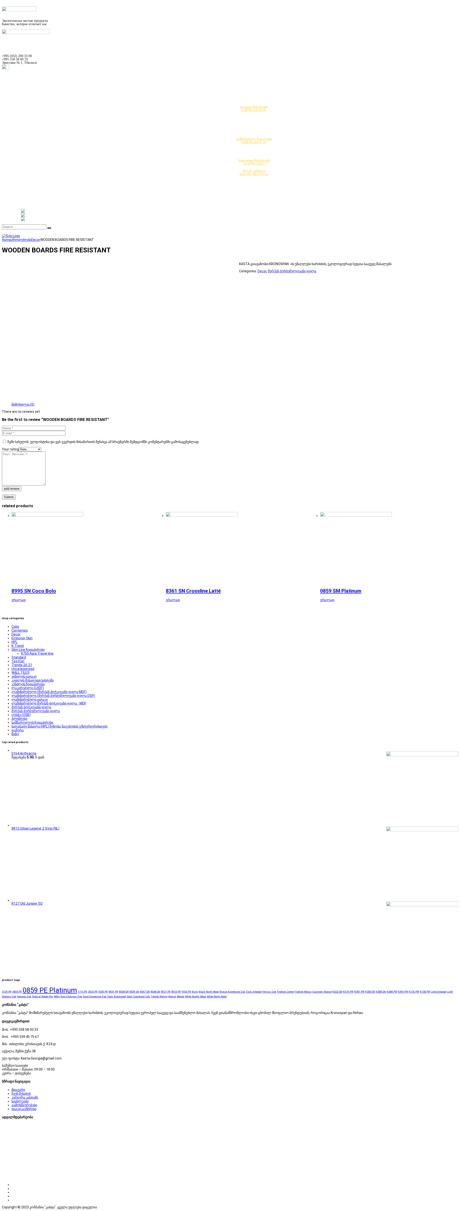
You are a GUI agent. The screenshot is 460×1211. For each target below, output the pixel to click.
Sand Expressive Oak (95, 996)
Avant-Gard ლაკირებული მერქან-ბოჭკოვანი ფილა (89, 118)
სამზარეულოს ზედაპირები (71, 121)
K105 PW (414, 991)
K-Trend (18, 646)
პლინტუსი (58, 185)
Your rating (10, 449)
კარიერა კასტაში (25, 1097)
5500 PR (103, 991)
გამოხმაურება (32, 192)
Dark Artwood (254, 991)
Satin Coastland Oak (138, 996)
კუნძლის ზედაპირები (28, 684)
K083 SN (370, 991)
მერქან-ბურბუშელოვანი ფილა (292, 271)
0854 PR (17, 991)
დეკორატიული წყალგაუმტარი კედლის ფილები (88, 182)
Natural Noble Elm (42, 996)
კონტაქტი (28, 207)
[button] (21, 85)
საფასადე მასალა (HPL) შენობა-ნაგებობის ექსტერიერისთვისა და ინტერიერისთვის (116, 167)
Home (6, 240)
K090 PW (403, 991)
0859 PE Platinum (50, 990)
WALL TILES (20, 673)
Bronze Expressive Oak (232, 991)
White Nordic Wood (195, 996)
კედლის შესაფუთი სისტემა (33, 680)
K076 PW (348, 991)
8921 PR (166, 991)
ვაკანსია (37, 100)
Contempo (20, 630)
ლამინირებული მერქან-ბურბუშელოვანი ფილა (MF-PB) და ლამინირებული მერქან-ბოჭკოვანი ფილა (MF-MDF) (138, 114)
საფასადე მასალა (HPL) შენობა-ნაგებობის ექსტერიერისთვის (59, 726)
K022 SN (337, 991)
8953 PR (176, 991)
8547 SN (145, 991)
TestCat (18, 661)
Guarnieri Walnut (322, 991)
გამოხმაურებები (24, 1105)
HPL (14, 642)
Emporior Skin (22, 638)
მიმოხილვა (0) (23, 404)
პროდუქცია (30, 103)
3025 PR (93, 991)
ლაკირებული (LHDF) (28, 688)
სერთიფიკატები (33, 200)
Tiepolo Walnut (159, 996)
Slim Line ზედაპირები (66, 125)
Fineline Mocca (302, 991)
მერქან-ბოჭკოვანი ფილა (31, 707)
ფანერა (56, 157)
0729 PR (7, 991)
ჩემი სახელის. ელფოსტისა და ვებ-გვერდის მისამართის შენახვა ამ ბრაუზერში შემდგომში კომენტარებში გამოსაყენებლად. (103, 442)
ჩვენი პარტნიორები (46, 96)
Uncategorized (23, 669)
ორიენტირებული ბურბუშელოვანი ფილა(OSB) (86, 153)
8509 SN (134, 991)
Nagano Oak (24, 996)
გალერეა (28, 196)
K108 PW (425, 991)
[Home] (11, 236)
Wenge (180, 996)
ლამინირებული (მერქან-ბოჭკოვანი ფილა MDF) (49, 692)
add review (11, 488)
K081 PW (359, 991)
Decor (262, 271)
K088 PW (392, 991)
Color (15, 627)
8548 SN (155, 991)
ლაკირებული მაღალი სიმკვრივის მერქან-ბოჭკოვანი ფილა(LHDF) (103, 136)
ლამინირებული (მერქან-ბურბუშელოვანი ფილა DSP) (53, 696)
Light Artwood (438, 991)
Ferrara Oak (269, 991)
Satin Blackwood (116, 996)
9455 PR (186, 991)
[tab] (23, 404)
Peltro (57, 996)
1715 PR (82, 991)
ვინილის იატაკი (62, 178)
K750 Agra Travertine (37, 653)
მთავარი (28, 89)
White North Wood (217, 996)
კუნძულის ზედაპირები (67, 128)
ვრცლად (19, 600)
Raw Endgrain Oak (71, 996)
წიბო (54, 132)
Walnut (172, 996)
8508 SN (124, 991)
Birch (195, 991)
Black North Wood (209, 991)
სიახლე (27, 189)
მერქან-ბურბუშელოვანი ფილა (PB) (78, 146)
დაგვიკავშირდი (24, 1109)
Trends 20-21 (22, 665)
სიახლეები (20, 1101)
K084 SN (381, 991)
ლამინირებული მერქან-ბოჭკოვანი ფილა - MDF (49, 703)
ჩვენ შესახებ (30, 93)
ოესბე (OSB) (21, 715)
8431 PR (113, 991)
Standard (19, 657)
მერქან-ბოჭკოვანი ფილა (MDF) (75, 150)
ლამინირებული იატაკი (30, 699)
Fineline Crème (285, 991)
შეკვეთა (27, 203)
